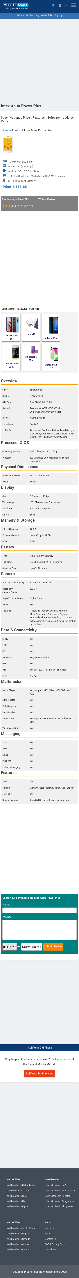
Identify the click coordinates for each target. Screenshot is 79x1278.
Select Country (53, 5)
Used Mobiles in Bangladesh (59, 1201)
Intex (18, 130)
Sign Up (58, 15)
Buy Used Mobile (43, 15)
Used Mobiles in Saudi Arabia (60, 1190)
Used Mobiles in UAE (55, 1185)
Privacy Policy (59, 1244)
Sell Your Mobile (25, 15)
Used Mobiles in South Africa (20, 1228)
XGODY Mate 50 (11, 337)
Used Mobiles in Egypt (17, 1206)
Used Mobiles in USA (16, 1196)
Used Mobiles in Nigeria (18, 1233)
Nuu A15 (31, 334)
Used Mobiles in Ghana (17, 1244)
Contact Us (50, 1239)
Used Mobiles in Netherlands (20, 1185)
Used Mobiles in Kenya (17, 1249)
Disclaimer (50, 1249)
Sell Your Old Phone (40, 1048)
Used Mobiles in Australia (18, 1190)
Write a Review (46, 199)
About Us (49, 1228)
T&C (47, 1244)
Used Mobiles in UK (15, 1201)
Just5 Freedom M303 (11, 365)
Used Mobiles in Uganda (18, 1239)
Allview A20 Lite (51, 339)
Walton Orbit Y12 (51, 366)
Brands (6, 130)
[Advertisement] (39, 60)
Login (64, 5)
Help (47, 1233)
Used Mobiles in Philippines (59, 1206)
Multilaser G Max (31, 358)
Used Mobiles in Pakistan (58, 1196)
